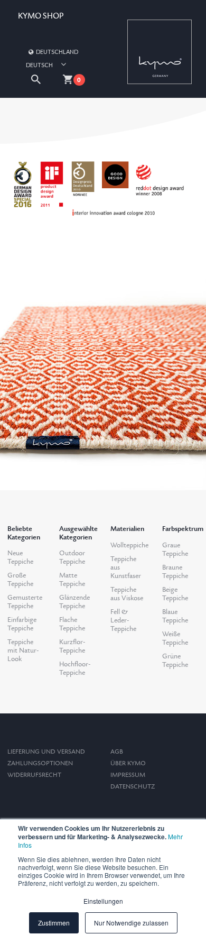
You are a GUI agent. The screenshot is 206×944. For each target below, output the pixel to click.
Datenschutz (132, 787)
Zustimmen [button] (54, 922)
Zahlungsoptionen (40, 763)
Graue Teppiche (175, 549)
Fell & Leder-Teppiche (123, 620)
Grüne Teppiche (175, 660)
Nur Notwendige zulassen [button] (131, 922)
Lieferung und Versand (46, 752)
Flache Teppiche (72, 624)
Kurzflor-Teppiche (72, 646)
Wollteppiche (129, 545)
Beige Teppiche (175, 593)
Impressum (127, 775)
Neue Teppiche (20, 557)
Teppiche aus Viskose (126, 593)
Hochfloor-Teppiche (74, 668)
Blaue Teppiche (175, 616)
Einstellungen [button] (103, 900)
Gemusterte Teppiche (24, 601)
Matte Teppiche (72, 579)
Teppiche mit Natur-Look (23, 650)
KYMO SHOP (40, 16)
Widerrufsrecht (34, 775)
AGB (116, 752)
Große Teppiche (20, 579)
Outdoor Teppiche (72, 557)
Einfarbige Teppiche (21, 624)
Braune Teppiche (175, 571)
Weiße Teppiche (175, 638)
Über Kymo (128, 763)
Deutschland (57, 51)
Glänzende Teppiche (74, 601)
